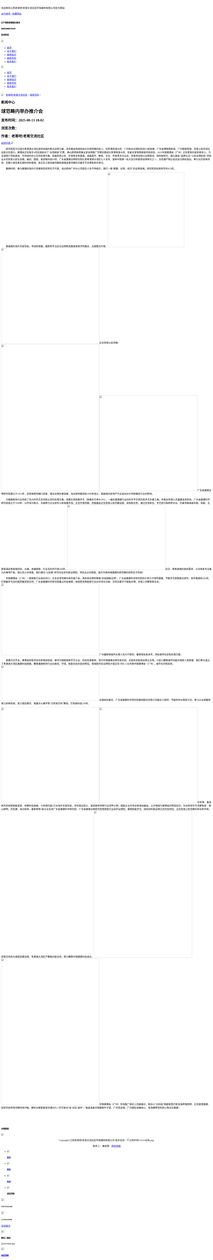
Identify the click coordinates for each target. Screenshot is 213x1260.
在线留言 (5, 1226)
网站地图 (116, 1146)
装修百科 (11, 58)
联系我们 (11, 61)
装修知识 (11, 55)
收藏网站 (16, 14)
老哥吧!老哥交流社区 (16, 95)
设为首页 (6, 14)
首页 (9, 48)
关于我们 (11, 51)
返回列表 (5, 143)
